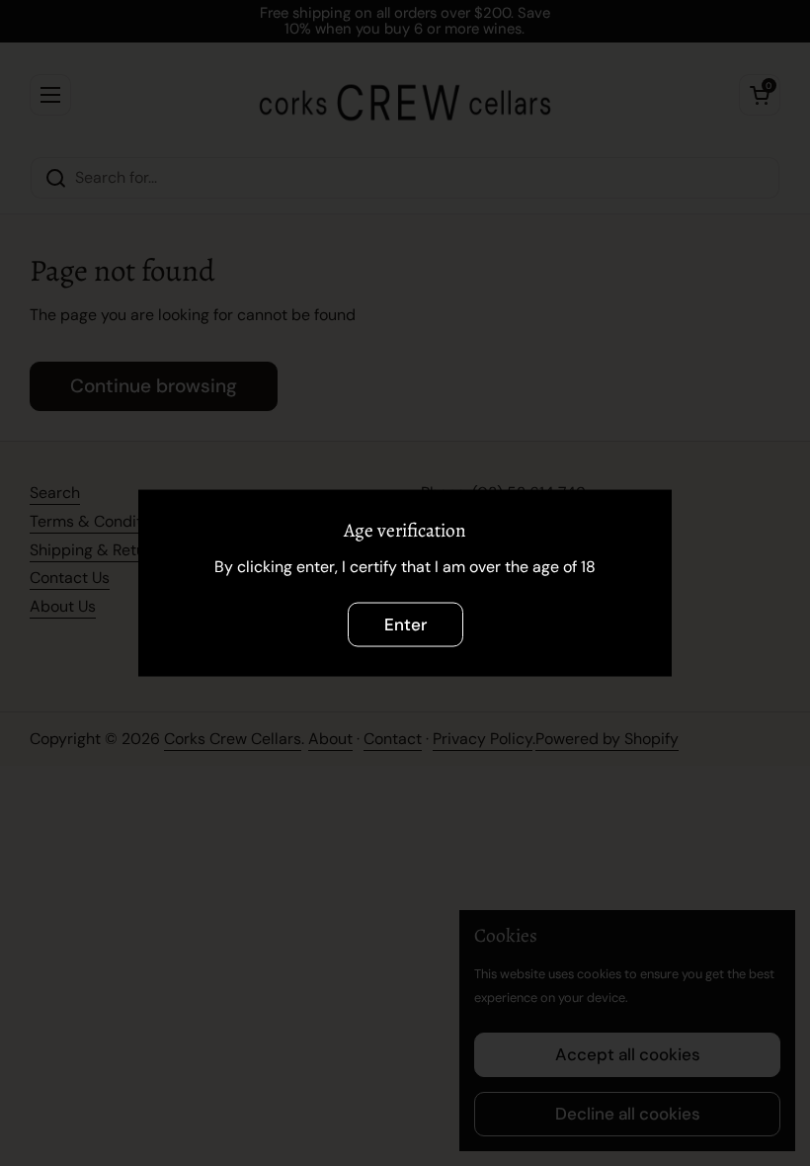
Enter (405, 623)
